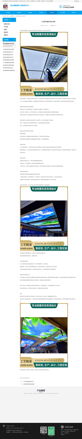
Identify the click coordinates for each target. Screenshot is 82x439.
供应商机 (19, 12)
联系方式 (74, 12)
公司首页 (8, 12)
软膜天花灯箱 (7, 23)
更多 (14, 39)
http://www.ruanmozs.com (24, 377)
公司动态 (52, 12)
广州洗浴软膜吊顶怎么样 (28, 381)
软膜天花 (6, 35)
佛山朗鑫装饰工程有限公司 (11, 430)
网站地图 (26, 432)
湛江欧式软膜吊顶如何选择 (29, 384)
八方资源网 (13, 432)
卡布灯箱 (6, 26)
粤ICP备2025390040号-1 (19, 428)
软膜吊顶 (6, 32)
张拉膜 (5, 29)
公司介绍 (41, 12)
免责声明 (17, 432)
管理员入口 (22, 432)
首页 (8, 16)
